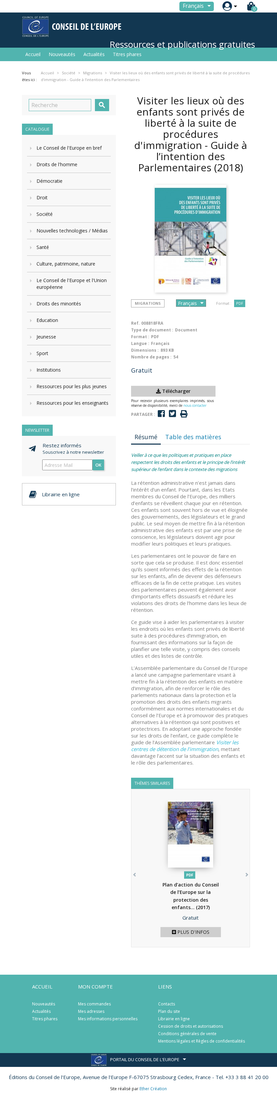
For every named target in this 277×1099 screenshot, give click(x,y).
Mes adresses (91, 1011)
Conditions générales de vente (187, 1033)
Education (47, 320)
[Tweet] (172, 413)
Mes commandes (94, 1004)
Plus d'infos (192, 932)
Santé (42, 247)
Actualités (94, 54)
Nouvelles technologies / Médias (72, 230)
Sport (42, 353)
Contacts (166, 1004)
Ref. (135, 323)
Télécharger (176, 391)
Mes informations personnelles (107, 1019)
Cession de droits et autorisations (190, 1026)
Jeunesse (46, 336)
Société (44, 214)
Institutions (48, 370)
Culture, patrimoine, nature (65, 263)
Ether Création (153, 1089)
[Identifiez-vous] (227, 6)
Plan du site (169, 1011)
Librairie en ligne (174, 1019)
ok (98, 465)
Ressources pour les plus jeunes (71, 386)
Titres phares (127, 54)
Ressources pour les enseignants (72, 403)
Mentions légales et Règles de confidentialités (201, 1041)
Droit (42, 197)
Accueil (33, 54)
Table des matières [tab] (193, 437)
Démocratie (49, 181)
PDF (239, 303)
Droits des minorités (58, 303)
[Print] (183, 414)
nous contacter (194, 405)
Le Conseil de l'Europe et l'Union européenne (71, 283)
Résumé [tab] (145, 437)
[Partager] (161, 413)
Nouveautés (62, 54)
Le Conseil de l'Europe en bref (69, 148)
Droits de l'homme (56, 164)
